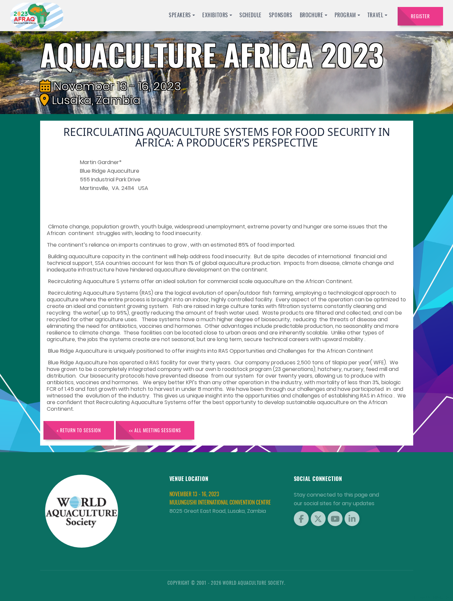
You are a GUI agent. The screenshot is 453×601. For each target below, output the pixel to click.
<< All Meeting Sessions (155, 430)
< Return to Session (79, 430)
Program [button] (345, 15)
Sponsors (280, 15)
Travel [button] (375, 15)
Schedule (250, 15)
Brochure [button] (311, 15)
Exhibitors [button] (215, 15)
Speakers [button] (180, 15)
